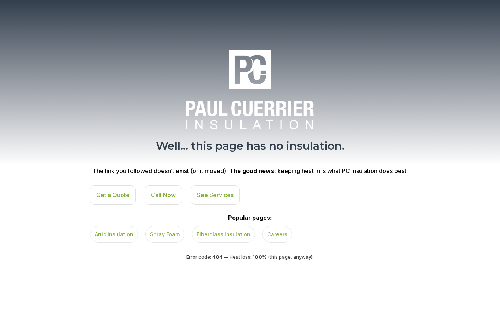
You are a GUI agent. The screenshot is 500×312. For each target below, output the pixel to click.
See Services (215, 195)
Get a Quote (113, 195)
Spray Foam (165, 234)
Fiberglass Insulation (223, 234)
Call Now (163, 195)
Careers (277, 234)
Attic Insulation (114, 234)
